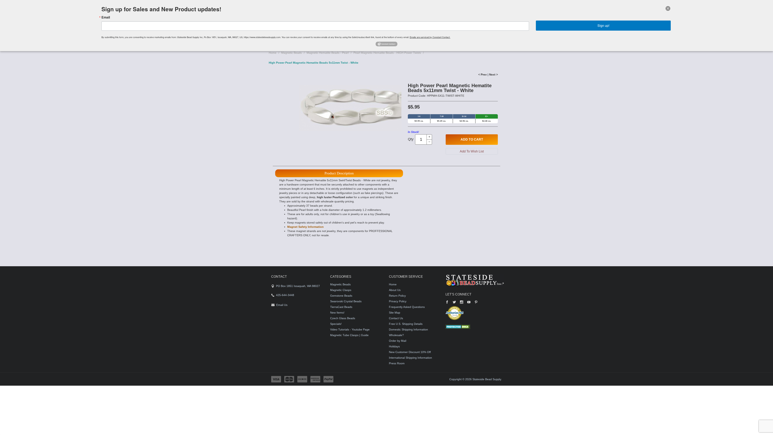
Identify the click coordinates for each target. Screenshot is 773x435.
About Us (395, 290)
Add (472, 139)
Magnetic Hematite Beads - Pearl (328, 52)
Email (105, 17)
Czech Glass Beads (342, 318)
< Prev (482, 74)
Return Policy (397, 295)
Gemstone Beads (341, 295)
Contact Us (396, 318)
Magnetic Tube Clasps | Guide (349, 335)
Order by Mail (397, 340)
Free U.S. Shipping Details (406, 323)
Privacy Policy (397, 301)
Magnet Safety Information (305, 226)
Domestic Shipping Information (408, 329)
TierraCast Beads (341, 307)
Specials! (336, 323)
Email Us (281, 305)
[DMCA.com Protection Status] (457, 326)
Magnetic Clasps (340, 290)
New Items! (337, 312)
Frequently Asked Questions (407, 307)
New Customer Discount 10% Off (410, 352)
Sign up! (603, 25)
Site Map (394, 312)
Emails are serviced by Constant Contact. (430, 37)
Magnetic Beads (291, 52)
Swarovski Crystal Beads (346, 301)
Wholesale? (396, 335)
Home (272, 52)
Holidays (394, 346)
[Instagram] (461, 302)
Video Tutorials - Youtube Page (350, 329)
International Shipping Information (410, 357)
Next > (493, 74)
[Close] (668, 8)
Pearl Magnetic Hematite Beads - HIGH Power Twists (387, 52)
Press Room (397, 363)
